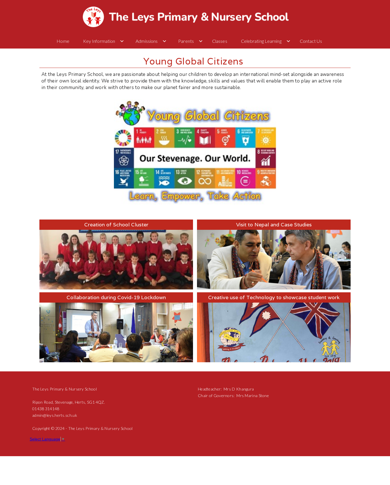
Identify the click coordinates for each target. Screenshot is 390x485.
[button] (64, 41)
